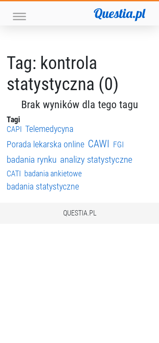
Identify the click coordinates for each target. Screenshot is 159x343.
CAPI (14, 129)
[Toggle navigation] (19, 15)
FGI (118, 144)
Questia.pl (119, 13)
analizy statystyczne (96, 159)
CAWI (99, 144)
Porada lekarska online (45, 144)
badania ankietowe (53, 173)
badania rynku (32, 159)
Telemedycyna (49, 129)
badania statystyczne (43, 187)
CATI (14, 173)
